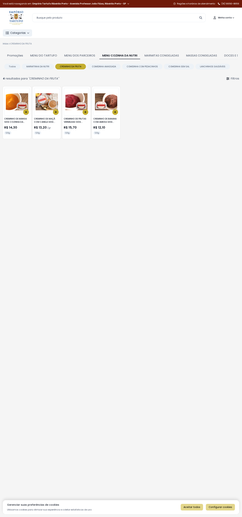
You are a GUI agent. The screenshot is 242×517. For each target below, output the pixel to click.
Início (6, 43)
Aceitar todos (192, 507)
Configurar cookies (220, 507)
